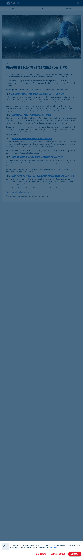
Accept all (74, 554)
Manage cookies (41, 554)
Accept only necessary (58, 554)
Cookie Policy (53, 547)
